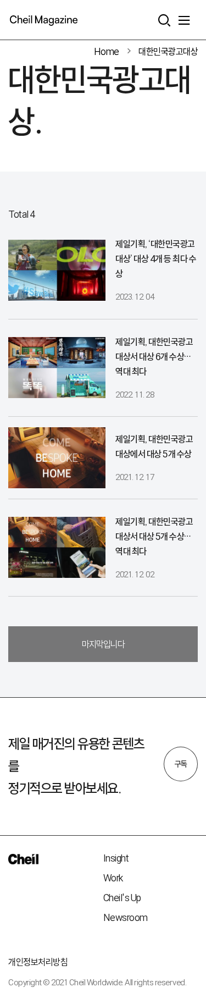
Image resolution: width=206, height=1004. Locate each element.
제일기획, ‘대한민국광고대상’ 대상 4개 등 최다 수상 (155, 258)
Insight (116, 858)
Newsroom (125, 917)
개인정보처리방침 (38, 962)
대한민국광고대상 (168, 51)
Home (106, 51)
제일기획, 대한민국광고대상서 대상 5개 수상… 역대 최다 (154, 536)
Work (113, 878)
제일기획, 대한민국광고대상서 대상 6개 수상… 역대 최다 (154, 356)
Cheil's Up (122, 897)
